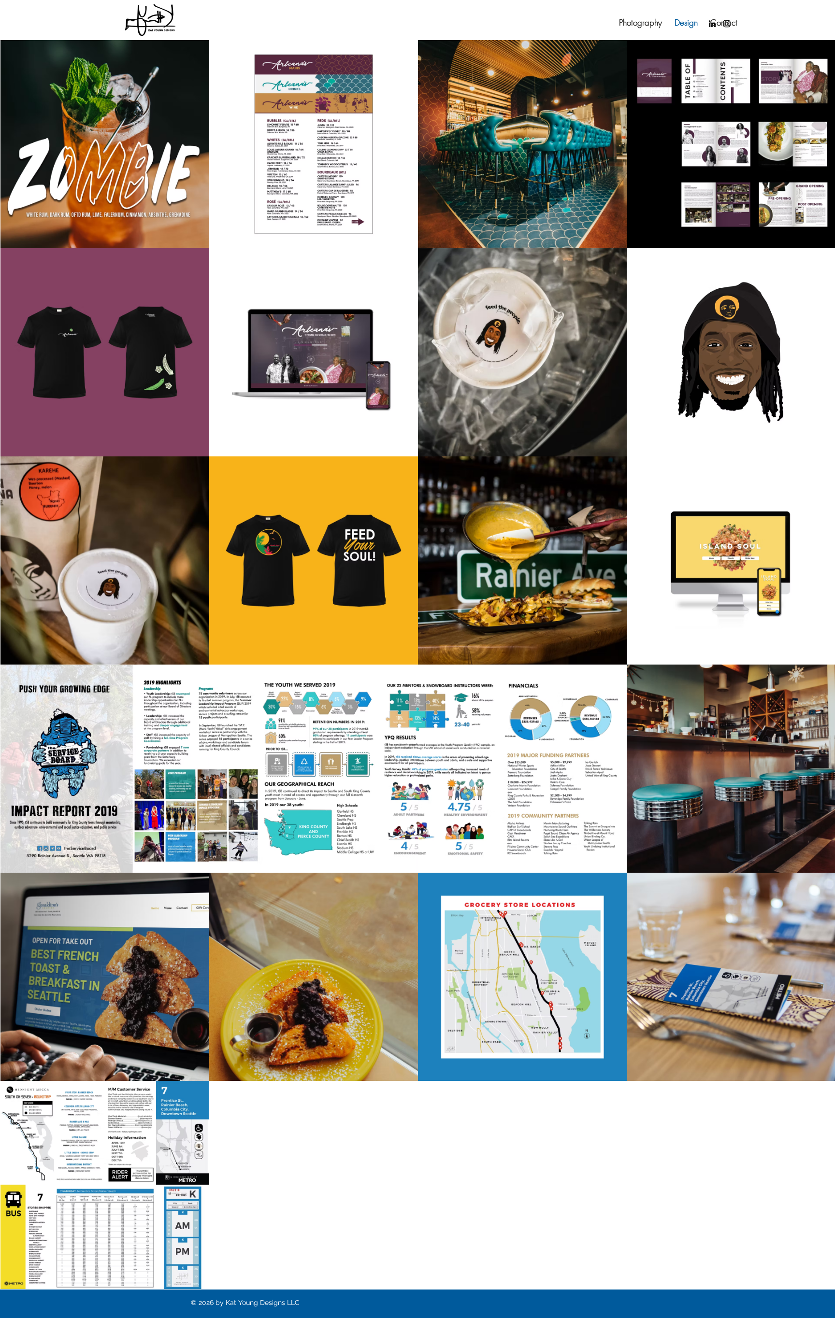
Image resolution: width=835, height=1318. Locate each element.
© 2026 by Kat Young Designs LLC (245, 1302)
